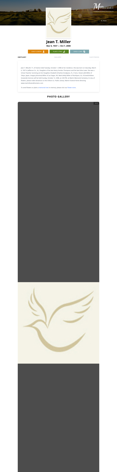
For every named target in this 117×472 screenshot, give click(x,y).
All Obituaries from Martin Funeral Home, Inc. (104, 11)
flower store (72, 87)
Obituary (22, 57)
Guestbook (94, 57)
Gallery (57, 57)
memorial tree (43, 87)
